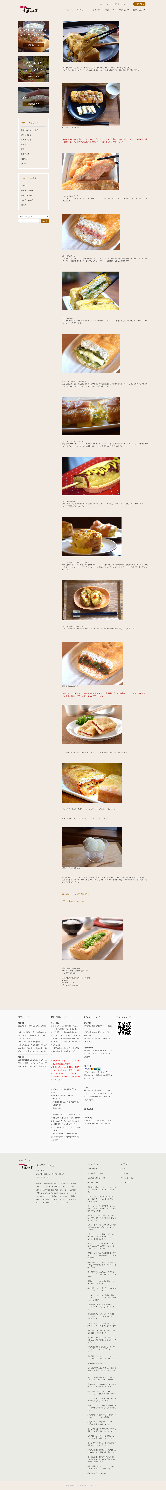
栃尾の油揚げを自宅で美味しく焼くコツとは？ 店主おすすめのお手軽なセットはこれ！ (102, 1349)
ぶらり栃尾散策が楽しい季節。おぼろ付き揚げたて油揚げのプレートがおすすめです (102, 1370)
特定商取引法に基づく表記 (97, 1473)
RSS (122, 1182)
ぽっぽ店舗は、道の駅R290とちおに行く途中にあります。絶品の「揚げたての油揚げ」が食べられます (102, 1459)
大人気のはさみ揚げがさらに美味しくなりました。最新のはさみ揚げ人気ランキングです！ (102, 1340)
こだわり (81, 10)
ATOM (127, 1182)
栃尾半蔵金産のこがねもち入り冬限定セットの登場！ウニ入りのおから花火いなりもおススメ (102, 1316)
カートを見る (125, 1173)
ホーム (70, 10)
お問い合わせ (139, 10)
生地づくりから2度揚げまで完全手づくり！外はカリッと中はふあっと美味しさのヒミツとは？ (102, 1199)
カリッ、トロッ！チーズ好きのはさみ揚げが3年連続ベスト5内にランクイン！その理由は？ (102, 1227)
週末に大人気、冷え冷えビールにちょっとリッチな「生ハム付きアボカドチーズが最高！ (102, 1274)
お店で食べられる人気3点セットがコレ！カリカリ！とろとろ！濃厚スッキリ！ (101, 1307)
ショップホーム (93, 1164)
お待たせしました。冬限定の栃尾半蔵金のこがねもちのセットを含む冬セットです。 (102, 1408)
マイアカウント (103, 4)
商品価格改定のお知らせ (96, 1363)
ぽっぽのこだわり (94, 1182)
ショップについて (121, 10)
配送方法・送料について (96, 1178)
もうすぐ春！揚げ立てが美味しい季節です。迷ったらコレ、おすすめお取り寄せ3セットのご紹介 (102, 1297)
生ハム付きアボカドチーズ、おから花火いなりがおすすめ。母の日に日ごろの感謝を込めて (102, 1265)
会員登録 (116, 4)
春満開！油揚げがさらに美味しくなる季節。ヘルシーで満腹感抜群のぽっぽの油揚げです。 (102, 1255)
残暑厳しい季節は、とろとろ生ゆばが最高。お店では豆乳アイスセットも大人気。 (102, 1189)
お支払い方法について (95, 1173)
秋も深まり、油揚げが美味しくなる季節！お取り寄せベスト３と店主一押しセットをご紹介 (102, 1218)
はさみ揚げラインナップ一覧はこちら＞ (76, 894)
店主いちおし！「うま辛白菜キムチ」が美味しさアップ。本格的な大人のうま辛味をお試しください (102, 1208)
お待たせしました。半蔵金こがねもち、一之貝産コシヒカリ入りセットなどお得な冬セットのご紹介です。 (102, 1236)
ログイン (127, 4)
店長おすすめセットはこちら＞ (73, 901)
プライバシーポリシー (128, 1178)
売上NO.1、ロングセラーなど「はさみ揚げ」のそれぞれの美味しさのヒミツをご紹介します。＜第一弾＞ (102, 1246)
